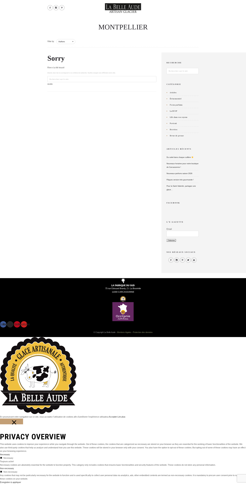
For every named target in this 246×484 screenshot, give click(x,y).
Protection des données (143, 332)
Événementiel (175, 99)
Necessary (8, 458)
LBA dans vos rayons (178, 117)
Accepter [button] (113, 417)
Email (169, 229)
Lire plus (121, 417)
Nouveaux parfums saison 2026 (179, 173)
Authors (61, 41)
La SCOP (173, 111)
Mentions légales (124, 332)
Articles (173, 92)
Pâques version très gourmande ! (180, 180)
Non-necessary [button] (7, 468)
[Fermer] (11, 421)
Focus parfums (176, 105)
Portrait (173, 123)
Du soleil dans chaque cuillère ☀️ (180, 157)
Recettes (173, 129)
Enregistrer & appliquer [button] (10, 482)
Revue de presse (177, 136)
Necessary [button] (5, 454)
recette (50, 84)
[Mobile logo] (38, 413)
